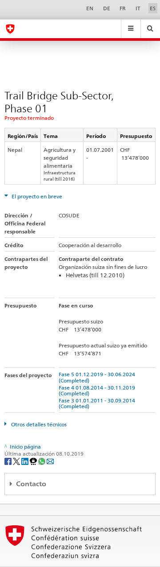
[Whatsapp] (42, 460)
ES (153, 8)
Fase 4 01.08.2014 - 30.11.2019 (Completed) (98, 390)
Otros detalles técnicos (38, 424)
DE (106, 8)
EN (89, 8)
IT (138, 8)
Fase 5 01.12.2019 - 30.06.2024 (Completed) (98, 377)
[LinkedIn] (25, 460)
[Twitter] (17, 460)
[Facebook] (8, 460)
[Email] (50, 460)
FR (123, 8)
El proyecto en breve (36, 196)
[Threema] (34, 460)
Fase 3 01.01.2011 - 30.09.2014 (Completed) (98, 403)
